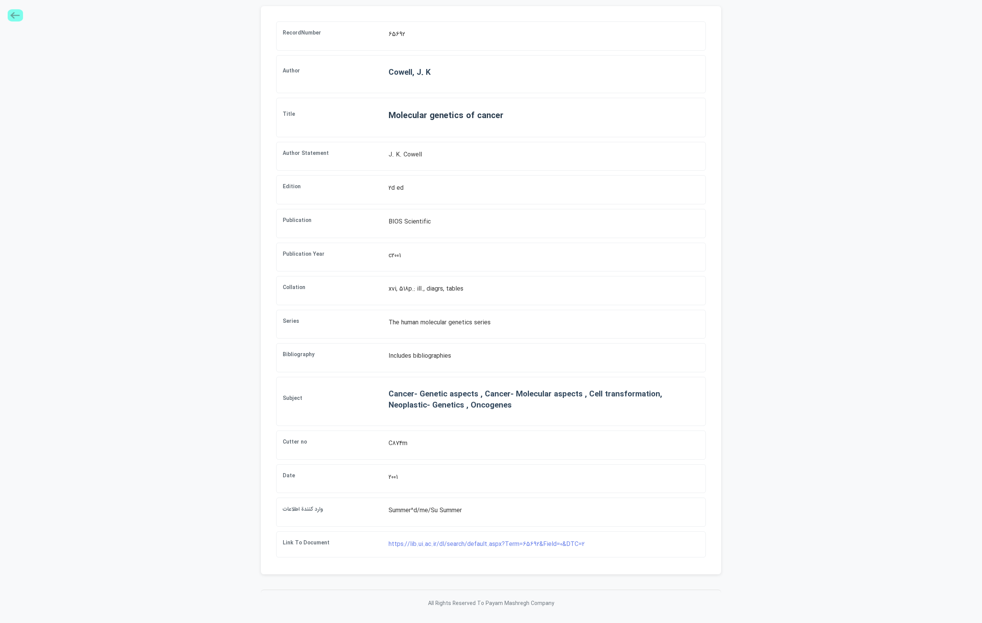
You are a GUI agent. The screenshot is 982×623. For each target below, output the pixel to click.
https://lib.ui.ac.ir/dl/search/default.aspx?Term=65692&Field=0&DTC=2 (487, 544)
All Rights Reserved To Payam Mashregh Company (491, 603)
